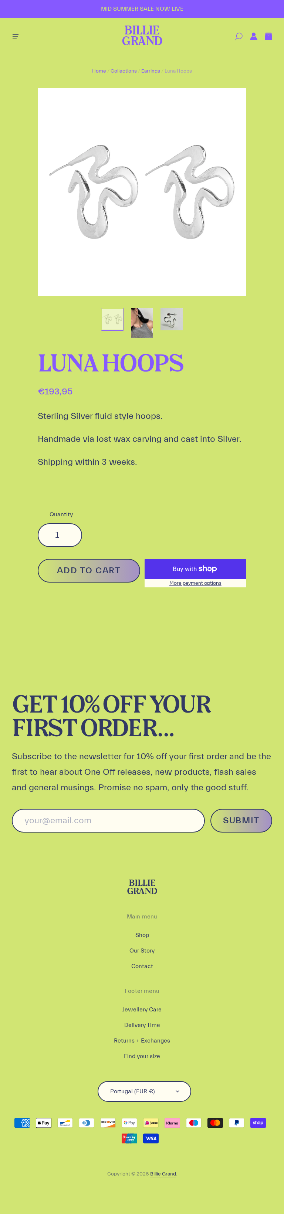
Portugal (132, 1091)
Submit (241, 821)
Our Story (142, 950)
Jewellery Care (142, 1009)
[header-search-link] (235, 36)
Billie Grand (142, 36)
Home (99, 71)
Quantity (61, 514)
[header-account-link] (250, 36)
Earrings (150, 71)
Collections (124, 71)
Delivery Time (142, 1025)
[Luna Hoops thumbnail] (112, 319)
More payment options (195, 583)
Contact (142, 966)
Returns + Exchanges (142, 1040)
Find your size (142, 1056)
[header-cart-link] (264, 36)
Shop (142, 935)
